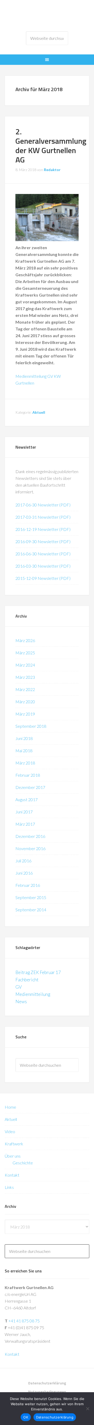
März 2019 (25, 713)
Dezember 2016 (30, 836)
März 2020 (25, 701)
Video (10, 1131)
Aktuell (38, 412)
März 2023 (25, 677)
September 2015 (30, 897)
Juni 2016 (24, 872)
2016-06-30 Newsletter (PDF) (42, 553)
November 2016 (30, 848)
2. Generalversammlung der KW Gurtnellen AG (50, 145)
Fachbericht (26, 979)
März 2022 (25, 689)
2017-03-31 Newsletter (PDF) (42, 516)
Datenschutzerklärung (54, 1417)
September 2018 (30, 726)
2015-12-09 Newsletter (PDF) (42, 578)
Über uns (13, 1155)
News (21, 1001)
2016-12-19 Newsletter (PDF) (42, 529)
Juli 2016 (23, 860)
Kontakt (12, 1174)
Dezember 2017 (30, 787)
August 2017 (26, 799)
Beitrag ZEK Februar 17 (38, 972)
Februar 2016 (27, 885)
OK (25, 1417)
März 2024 (25, 664)
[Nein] (87, 1408)
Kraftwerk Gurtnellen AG (47, 15)
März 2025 (25, 652)
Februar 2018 (27, 775)
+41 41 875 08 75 (24, 1320)
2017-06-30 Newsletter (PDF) (42, 504)
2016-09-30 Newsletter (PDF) (42, 541)
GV (18, 987)
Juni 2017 (24, 811)
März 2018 (25, 762)
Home (10, 1106)
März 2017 (25, 823)
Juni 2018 (24, 738)
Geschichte (23, 1162)
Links (9, 1187)
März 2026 (25, 640)
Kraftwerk (14, 1143)
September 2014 (30, 909)
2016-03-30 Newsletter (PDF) (42, 565)
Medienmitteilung (32, 994)
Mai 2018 (23, 750)
